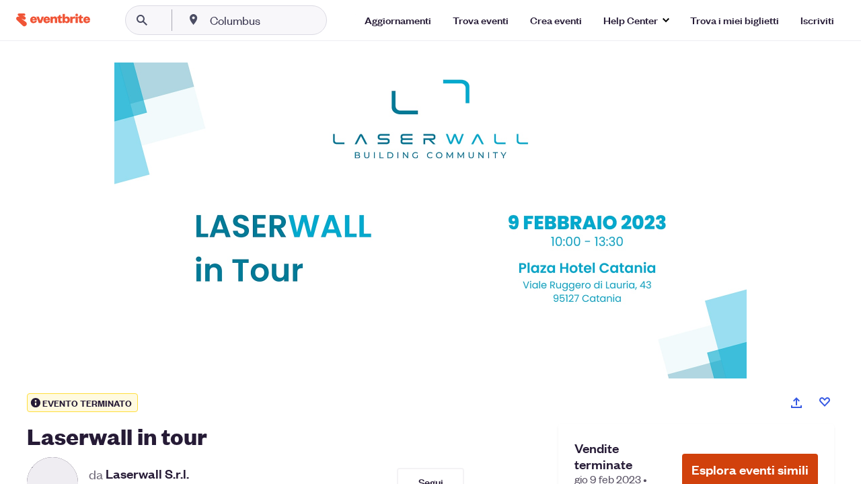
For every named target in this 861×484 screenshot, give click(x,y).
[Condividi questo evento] (796, 402)
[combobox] (278, 20)
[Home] (53, 20)
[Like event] (824, 402)
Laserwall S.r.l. (147, 474)
